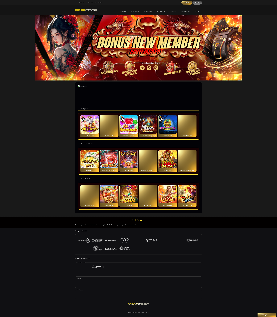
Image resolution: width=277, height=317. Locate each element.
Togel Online (185, 12)
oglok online (134, 312)
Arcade (173, 12)
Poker (197, 12)
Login (197, 2)
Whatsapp (81, 3)
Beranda (123, 12)
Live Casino (148, 12)
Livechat (100, 3)
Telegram (90, 3)
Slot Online (135, 12)
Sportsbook (161, 12)
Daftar (186, 2)
